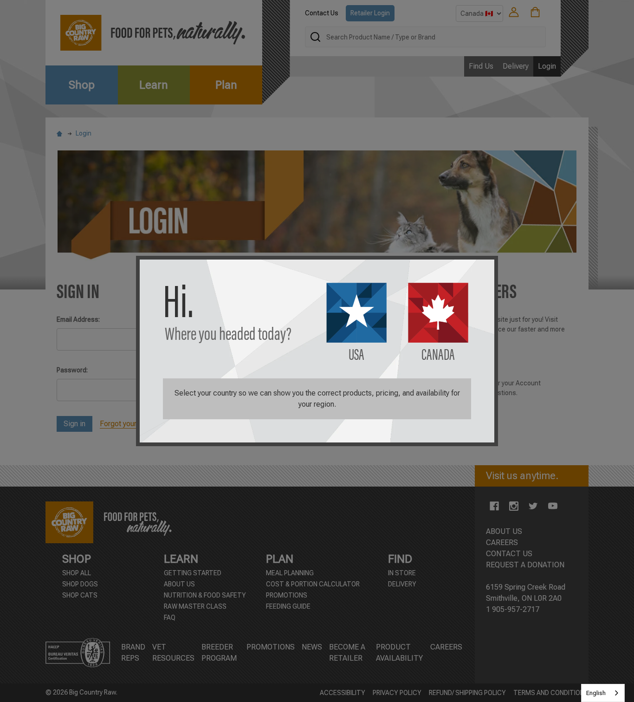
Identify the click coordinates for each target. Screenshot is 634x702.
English (596, 692)
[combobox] (603, 693)
